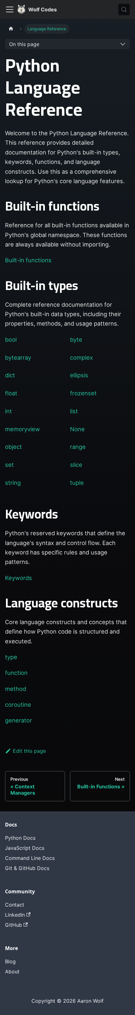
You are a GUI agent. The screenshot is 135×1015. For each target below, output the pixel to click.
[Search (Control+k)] (124, 9)
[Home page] (11, 29)
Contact (14, 905)
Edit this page (29, 751)
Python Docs (20, 838)
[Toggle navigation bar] (9, 9)
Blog (10, 961)
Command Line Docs (30, 858)
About (12, 971)
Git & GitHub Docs (27, 868)
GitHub (13, 925)
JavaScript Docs (24, 848)
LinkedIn (15, 915)
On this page (24, 44)
